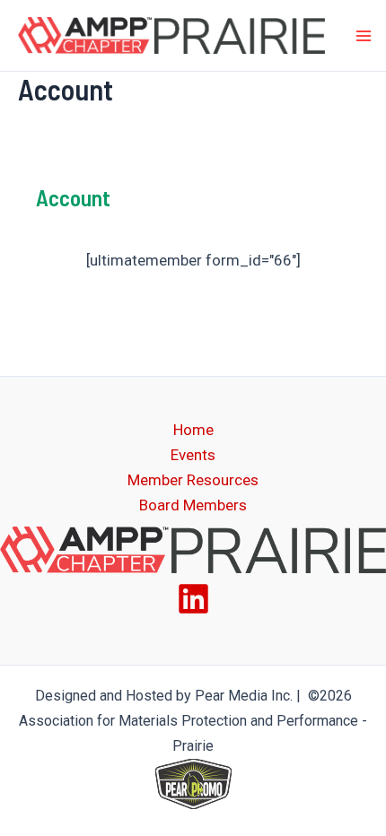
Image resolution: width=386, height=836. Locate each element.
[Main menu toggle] (363, 36)
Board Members (193, 505)
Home (193, 430)
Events (193, 455)
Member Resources (193, 480)
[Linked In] (193, 598)
